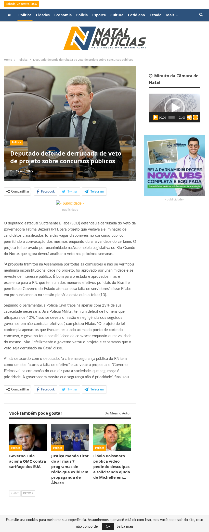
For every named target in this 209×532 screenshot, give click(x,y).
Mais (170, 14)
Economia (63, 14)
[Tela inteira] (195, 117)
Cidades (43, 14)
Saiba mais (125, 526)
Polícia (82, 14)
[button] (174, 108)
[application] (174, 108)
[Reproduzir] (155, 117)
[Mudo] (189, 117)
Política (24, 14)
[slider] (171, 117)
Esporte (99, 14)
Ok (108, 526)
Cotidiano (136, 14)
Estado (156, 14)
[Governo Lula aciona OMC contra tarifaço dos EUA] (28, 437)
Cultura (116, 14)
